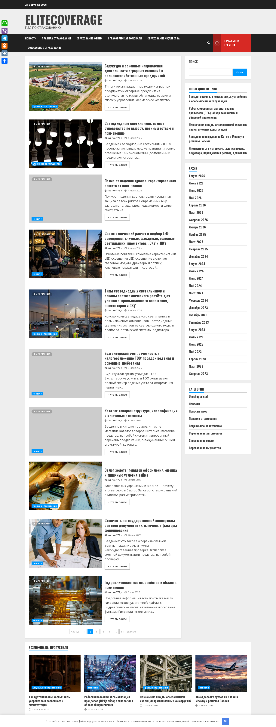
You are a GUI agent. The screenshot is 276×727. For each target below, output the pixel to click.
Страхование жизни (89, 38)
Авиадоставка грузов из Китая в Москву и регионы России (221, 673)
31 (122, 631)
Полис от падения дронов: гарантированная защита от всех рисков (65, 199)
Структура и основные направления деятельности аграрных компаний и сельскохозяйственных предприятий (65, 86)
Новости (30, 38)
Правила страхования (56, 38)
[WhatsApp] (4, 23)
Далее (131, 631)
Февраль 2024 (198, 300)
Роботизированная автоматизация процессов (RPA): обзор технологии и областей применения (213, 112)
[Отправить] (4, 61)
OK (225, 721)
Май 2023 (195, 351)
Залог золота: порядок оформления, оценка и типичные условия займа (65, 486)
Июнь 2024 (196, 278)
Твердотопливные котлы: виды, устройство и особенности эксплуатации (218, 98)
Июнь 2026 (196, 190)
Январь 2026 (197, 227)
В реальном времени (231, 43)
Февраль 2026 (198, 220)
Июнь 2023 (196, 344)
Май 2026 (195, 198)
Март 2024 (196, 293)
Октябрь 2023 (198, 315)
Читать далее (117, 107)
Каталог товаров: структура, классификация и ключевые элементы (65, 431)
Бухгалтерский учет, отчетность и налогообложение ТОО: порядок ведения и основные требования (65, 373)
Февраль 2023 (198, 373)
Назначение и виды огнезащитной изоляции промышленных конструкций (218, 126)
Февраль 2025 (198, 249)
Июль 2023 (196, 337)
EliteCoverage (63, 19)
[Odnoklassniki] (4, 46)
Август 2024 (197, 263)
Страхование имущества (163, 38)
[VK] (4, 53)
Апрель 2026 (197, 205)
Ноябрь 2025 (197, 234)
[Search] (208, 42)
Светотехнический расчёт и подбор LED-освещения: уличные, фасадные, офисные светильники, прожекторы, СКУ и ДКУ (65, 254)
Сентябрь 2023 (199, 322)
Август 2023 (197, 329)
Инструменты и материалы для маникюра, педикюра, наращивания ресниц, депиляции (218, 150)
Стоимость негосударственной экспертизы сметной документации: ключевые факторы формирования (65, 543)
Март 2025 (196, 242)
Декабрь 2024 (198, 256)
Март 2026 (196, 212)
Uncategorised (198, 396)
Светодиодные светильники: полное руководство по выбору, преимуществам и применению (65, 143)
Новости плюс (198, 411)
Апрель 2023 (197, 359)
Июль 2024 (196, 271)
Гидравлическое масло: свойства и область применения (65, 600)
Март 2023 (196, 366)
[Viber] (4, 31)
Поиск (193, 62)
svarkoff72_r (114, 80)
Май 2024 (195, 285)
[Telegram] (4, 38)
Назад (74, 631)
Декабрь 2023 (198, 307)
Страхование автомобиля (125, 38)
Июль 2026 (196, 183)
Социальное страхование (44, 47)
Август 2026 (197, 176)
